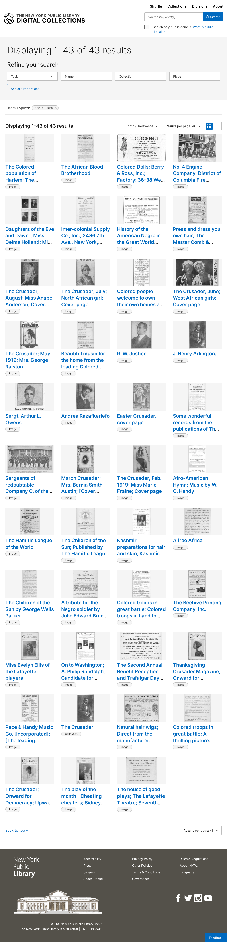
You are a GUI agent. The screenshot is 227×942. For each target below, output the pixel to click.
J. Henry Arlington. (194, 353)
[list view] (217, 126)
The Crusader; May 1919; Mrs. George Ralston (27, 360)
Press (87, 865)
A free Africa (188, 540)
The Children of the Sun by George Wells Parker (29, 609)
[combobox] (173, 16)
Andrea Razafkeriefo (85, 416)
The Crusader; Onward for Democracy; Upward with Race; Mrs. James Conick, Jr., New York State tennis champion (29, 809)
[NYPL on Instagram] (198, 898)
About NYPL (189, 865)
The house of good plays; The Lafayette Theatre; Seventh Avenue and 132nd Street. (141, 802)
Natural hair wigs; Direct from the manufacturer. (137, 733)
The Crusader (77, 727)
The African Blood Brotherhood (82, 170)
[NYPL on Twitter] (188, 898)
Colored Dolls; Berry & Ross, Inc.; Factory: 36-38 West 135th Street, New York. (141, 180)
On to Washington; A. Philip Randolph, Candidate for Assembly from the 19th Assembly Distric (83, 681)
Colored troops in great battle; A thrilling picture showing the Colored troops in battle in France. (197, 743)
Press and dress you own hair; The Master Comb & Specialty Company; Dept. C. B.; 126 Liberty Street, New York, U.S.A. (196, 248)
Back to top (15, 830)
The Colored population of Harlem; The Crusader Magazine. (29, 176)
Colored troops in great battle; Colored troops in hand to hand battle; (141, 612)
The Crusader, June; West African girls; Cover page (196, 297)
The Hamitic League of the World (28, 543)
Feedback (216, 938)
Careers (89, 872)
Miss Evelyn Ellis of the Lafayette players (27, 671)
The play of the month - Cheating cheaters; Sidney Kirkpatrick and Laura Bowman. (81, 802)
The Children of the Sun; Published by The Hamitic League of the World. (84, 550)
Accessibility (92, 859)
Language (187, 872)
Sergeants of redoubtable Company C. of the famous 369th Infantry (26, 491)
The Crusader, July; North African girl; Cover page (84, 297)
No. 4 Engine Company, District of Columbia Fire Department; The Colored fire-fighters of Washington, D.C (197, 183)
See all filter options (25, 89)
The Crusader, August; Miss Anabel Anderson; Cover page (29, 301)
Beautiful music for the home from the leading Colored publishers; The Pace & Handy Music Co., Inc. (85, 370)
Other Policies (142, 865)
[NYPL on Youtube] (208, 898)
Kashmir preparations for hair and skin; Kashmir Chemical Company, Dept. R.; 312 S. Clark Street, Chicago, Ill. (141, 556)
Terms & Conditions (146, 872)
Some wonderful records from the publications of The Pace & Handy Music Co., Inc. (197, 429)
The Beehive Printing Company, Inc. (197, 606)
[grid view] (209, 126)
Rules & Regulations (194, 859)
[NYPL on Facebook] (178, 898)
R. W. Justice (132, 353)
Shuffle (156, 6)
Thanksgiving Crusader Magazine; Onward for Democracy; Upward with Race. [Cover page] (197, 681)
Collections (177, 6)
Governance (141, 879)
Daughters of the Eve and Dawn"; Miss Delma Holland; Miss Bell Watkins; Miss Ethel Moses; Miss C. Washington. (29, 245)
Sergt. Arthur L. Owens (23, 419)
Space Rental (93, 879)
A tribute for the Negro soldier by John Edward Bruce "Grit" (83, 612)
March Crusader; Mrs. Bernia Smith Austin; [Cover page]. (81, 488)
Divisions (200, 6)
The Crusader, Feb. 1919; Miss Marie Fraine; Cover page (139, 484)
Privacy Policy (142, 859)
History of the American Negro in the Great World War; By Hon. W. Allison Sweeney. (139, 242)
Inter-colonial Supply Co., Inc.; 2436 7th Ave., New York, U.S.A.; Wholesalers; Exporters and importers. (85, 245)
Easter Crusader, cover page (137, 419)
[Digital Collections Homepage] (44, 18)
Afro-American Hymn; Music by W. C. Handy (195, 484)
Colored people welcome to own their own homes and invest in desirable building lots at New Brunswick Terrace (141, 307)
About (218, 6)
